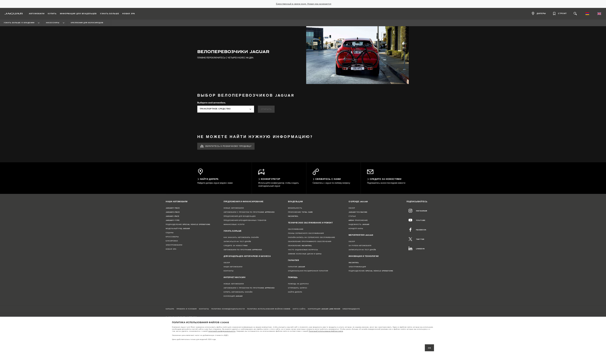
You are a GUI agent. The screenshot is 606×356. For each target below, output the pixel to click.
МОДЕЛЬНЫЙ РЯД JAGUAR (178, 229)
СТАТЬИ (352, 216)
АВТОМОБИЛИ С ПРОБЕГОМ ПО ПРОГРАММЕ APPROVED (249, 212)
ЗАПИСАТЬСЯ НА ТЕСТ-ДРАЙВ (237, 241)
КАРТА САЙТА (299, 309)
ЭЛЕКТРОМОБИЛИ (174, 245)
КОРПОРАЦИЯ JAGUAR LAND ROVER (324, 309)
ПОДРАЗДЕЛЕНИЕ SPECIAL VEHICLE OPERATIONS (188, 224)
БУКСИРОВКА (172, 241)
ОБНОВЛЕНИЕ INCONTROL (300, 246)
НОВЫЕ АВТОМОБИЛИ (234, 208)
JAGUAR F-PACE (173, 208)
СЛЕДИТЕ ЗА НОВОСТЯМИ (236, 246)
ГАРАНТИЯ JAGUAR (296, 267)
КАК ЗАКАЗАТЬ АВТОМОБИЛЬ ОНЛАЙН (241, 237)
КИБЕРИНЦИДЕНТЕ (351, 309)
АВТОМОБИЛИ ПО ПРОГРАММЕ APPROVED (243, 250)
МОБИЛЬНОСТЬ (295, 208)
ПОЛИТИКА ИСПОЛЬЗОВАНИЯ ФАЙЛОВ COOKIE (268, 309)
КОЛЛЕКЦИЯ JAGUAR (233, 296)
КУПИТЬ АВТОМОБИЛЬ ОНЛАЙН (238, 292)
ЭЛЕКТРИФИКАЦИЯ (357, 267)
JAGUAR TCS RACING (358, 212)
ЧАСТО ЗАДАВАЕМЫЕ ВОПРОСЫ (303, 250)
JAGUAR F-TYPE (173, 220)
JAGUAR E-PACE (173, 212)
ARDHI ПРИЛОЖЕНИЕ (358, 220)
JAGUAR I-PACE (172, 216)
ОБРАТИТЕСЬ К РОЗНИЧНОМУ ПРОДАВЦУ (228, 146)
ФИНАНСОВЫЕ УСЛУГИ (234, 224)
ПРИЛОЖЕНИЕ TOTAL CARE (300, 212)
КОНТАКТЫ (229, 271)
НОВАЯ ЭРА (171, 249)
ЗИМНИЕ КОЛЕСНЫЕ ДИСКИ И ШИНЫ (305, 254)
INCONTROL (293, 216)
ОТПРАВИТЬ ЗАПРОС (297, 288)
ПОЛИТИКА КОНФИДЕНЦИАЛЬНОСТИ (228, 309)
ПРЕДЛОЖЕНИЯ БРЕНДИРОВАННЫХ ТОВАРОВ (245, 220)
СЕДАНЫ (170, 233)
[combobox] (225, 109)
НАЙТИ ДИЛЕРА (295, 292)
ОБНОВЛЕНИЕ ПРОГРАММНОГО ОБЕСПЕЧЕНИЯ (309, 241)
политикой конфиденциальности (221, 331)
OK (429, 348)
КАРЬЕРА (170, 309)
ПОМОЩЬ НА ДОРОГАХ (298, 284)
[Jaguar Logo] (13, 13)
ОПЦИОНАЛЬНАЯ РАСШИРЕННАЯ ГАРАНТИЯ (308, 271)
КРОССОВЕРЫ (172, 237)
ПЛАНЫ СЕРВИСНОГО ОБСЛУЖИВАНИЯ (306, 233)
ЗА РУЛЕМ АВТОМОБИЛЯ (360, 246)
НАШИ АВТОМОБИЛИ (233, 267)
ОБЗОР (227, 263)
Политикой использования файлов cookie (326, 331)
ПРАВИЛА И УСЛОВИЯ (187, 309)
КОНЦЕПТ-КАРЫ (356, 229)
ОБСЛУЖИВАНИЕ (295, 229)
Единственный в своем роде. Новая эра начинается (303, 4)
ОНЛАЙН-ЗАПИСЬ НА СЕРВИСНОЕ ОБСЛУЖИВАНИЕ (311, 237)
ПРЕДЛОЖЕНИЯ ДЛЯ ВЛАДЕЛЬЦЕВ (240, 216)
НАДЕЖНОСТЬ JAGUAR (359, 224)
